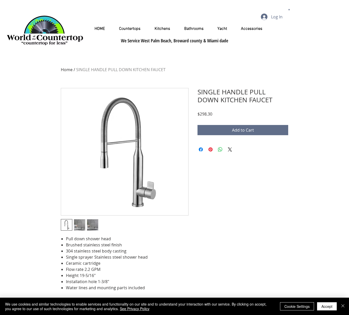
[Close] (343, 306)
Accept (326, 306)
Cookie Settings (297, 306)
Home (67, 69)
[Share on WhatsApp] (220, 149)
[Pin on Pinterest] (210, 149)
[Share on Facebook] (201, 149)
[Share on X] (230, 149)
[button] (289, 9)
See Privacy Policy (134, 308)
